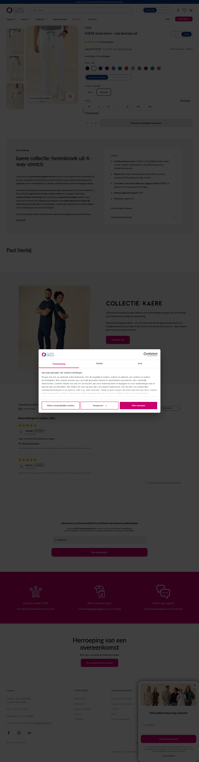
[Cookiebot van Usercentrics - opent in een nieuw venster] (145, 354)
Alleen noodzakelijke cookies (60, 405)
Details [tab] (99, 363)
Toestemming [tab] (58, 364)
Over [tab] (140, 363)
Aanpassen (98, 405)
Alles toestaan (138, 405)
